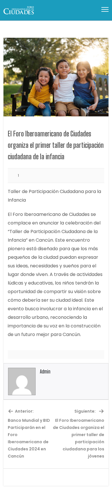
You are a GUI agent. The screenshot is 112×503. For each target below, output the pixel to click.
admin (45, 371)
